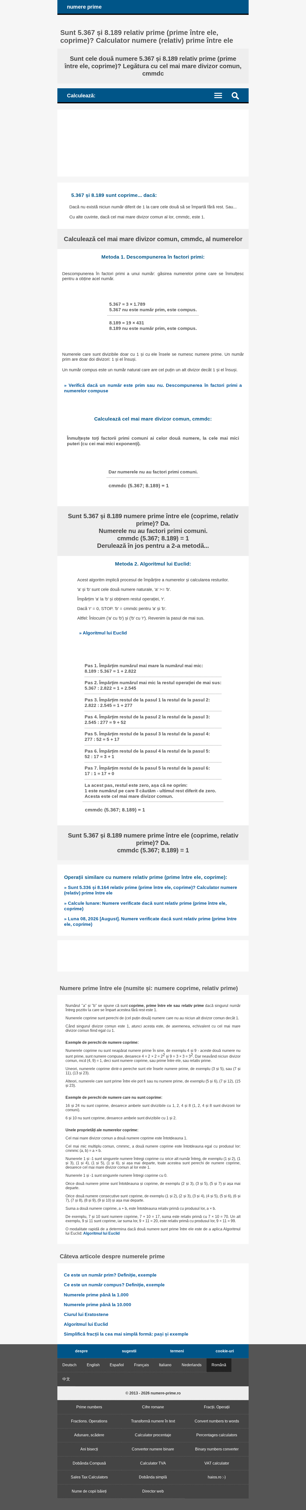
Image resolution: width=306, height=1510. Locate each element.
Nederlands (192, 1365)
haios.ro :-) (217, 1477)
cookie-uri (225, 1351)
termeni (177, 1351)
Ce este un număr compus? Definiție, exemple (114, 1284)
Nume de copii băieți (89, 1491)
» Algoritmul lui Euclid (103, 632)
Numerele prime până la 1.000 (96, 1294)
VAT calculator (216, 1463)
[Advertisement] (153, 143)
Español (117, 1365)
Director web (153, 1491)
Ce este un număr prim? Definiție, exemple (110, 1274)
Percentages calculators (216, 1435)
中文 (66, 1379)
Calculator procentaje (153, 1435)
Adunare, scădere (89, 1435)
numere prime (84, 7)
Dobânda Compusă (89, 1463)
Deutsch (69, 1365)
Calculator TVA (153, 1463)
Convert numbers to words (217, 1421)
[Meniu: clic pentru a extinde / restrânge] (221, 95)
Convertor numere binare (153, 1449)
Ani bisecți (89, 1449)
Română (219, 1365)
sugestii (129, 1351)
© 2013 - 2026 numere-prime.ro (153, 1393)
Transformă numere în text (153, 1421)
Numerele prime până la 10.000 (97, 1304)
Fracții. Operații (217, 1407)
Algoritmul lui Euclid (101, 1233)
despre (81, 1351)
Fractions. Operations (89, 1421)
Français (141, 1365)
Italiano (165, 1365)
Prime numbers (89, 1407)
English (93, 1365)
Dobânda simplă (153, 1477)
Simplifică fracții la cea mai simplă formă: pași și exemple (126, 1334)
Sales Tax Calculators (89, 1477)
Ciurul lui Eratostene (86, 1314)
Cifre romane (153, 1407)
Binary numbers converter (217, 1449)
